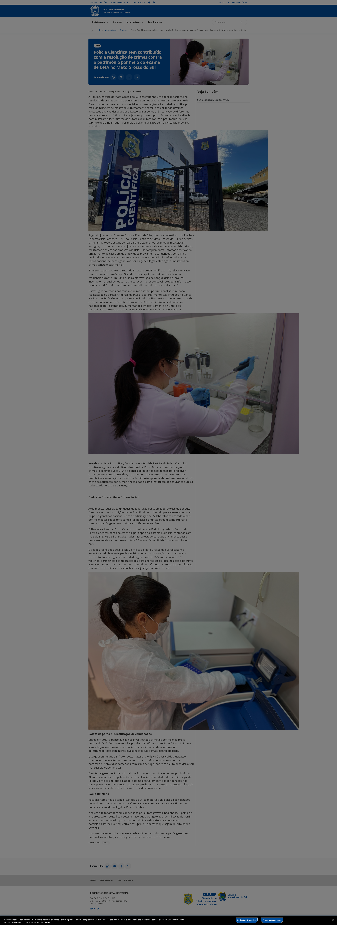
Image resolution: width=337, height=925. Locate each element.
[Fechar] (333, 920)
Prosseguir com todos (272, 920)
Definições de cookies (246, 920)
